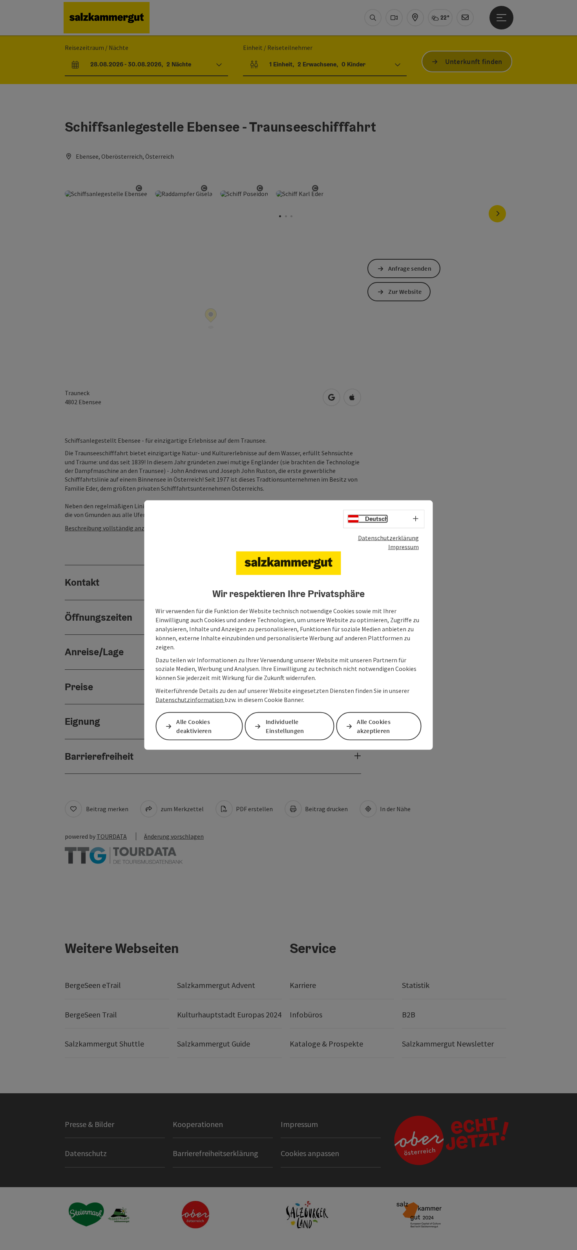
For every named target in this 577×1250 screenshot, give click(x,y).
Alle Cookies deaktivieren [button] (194, 726)
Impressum (403, 546)
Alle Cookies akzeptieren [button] (374, 726)
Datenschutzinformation (190, 700)
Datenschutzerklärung (388, 538)
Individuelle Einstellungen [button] (285, 726)
